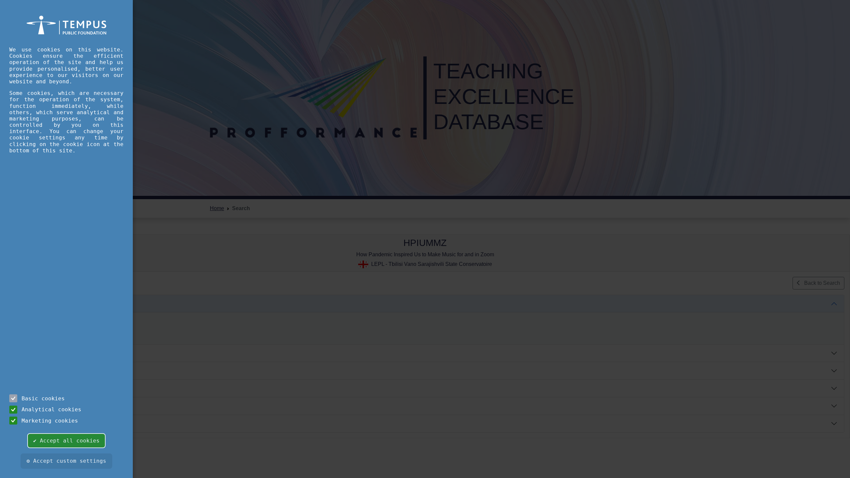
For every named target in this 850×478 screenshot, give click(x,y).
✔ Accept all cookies (66, 441)
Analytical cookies (51, 409)
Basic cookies (43, 398)
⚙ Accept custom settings (66, 461)
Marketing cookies (50, 421)
